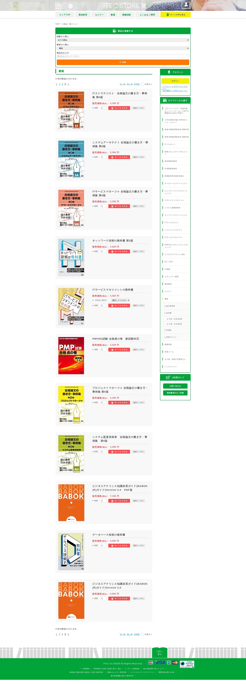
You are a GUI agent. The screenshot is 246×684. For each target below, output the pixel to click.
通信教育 (83, 15)
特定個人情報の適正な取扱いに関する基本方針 (86, 672)
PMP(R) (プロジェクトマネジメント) (176, 246)
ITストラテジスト (172, 222)
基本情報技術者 (171, 161)
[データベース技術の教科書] (71, 551)
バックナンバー (171, 366)
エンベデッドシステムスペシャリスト (176, 192)
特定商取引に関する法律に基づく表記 (107, 668)
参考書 (169, 313)
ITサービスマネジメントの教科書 (113, 289)
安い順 (123, 84)
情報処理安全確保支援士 (174, 176)
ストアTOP (64, 15)
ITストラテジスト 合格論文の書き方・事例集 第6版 (119, 95)
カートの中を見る (177, 15)
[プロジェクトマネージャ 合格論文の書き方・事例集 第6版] (71, 404)
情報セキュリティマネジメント (176, 153)
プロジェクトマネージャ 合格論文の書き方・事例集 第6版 (120, 389)
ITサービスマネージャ (173, 237)
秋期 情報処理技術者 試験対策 (177, 137)
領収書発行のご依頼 (175, 393)
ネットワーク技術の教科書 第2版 (112, 240)
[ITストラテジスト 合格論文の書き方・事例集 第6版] (71, 110)
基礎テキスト (171, 337)
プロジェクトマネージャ (174, 200)
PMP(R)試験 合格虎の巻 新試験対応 (115, 338)
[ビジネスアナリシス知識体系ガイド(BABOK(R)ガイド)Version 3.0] (71, 600)
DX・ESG (169, 261)
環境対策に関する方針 (167, 672)
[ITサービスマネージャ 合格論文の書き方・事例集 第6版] (71, 208)
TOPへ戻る (159, 652)
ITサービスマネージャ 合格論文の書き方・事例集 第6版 (120, 193)
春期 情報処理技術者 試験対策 (177, 129)
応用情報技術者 (171, 168)
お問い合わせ (175, 386)
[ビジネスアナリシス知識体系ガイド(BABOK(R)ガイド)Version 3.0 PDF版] (71, 502)
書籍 (113, 15)
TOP (57, 24)
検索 (124, 62)
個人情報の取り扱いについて (153, 668)
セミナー (99, 15)
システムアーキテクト (173, 230)
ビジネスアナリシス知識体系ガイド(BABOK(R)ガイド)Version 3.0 (120, 585)
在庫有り (148, 84)
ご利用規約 (86, 668)
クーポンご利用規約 (132, 668)
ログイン (175, 81)
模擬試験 (126, 15)
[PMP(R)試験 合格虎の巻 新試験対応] (71, 355)
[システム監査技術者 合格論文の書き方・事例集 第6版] (71, 454)
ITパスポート (170, 144)
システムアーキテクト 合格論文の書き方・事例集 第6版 (120, 144)
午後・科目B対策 (175, 324)
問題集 (169, 330)
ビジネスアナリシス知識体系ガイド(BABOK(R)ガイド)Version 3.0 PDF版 (120, 488)
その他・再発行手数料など (175, 359)
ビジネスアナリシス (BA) (175, 254)
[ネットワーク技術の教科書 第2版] (71, 257)
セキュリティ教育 (172, 276)
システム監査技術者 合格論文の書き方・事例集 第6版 (119, 439)
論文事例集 (170, 306)
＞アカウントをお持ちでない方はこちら (174, 87)
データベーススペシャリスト (176, 183)
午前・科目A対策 (175, 319)
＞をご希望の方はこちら (174, 91)
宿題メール (169, 352)
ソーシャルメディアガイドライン (143, 672)
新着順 (137, 84)
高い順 (130, 84)
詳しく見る (140, 108)
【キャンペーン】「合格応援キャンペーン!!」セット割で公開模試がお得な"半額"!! (177, 111)
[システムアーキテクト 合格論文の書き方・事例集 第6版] (71, 159)
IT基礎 (167, 269)
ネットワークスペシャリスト (176, 215)
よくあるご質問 (147, 15)
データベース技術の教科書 (108, 534)
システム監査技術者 (173, 207)
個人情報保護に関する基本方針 (122, 676)
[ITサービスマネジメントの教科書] (71, 306)
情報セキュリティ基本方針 (117, 672)
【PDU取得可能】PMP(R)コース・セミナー (176, 121)
